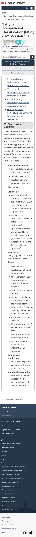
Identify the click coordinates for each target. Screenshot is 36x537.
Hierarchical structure (18, 73)
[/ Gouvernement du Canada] (14, 3)
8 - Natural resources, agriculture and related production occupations (18, 82)
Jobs (3, 440)
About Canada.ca (7, 525)
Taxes (3, 463)
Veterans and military (9, 501)
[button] (18, 8)
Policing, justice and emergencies (13, 478)
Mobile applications (8, 521)
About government (8, 434)
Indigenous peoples (8, 498)
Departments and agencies (11, 430)
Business (5, 451)
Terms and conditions (9, 529)
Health (4, 459)
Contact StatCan (7, 412)
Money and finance (8, 490)
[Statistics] (18, 42)
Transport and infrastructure (11, 482)
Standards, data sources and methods (18, 16)
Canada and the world (9, 486)
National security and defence (12, 471)
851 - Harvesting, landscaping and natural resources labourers (18, 102)
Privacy (4, 532)
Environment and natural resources (13, 467)
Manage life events (8, 509)
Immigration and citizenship (11, 444)
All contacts (5, 426)
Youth (3, 505)
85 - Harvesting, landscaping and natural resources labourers (18, 92)
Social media (6, 517)
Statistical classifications (13, 19)
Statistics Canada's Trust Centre (15, 46)
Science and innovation (9, 494)
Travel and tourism (8, 447)
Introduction (18, 68)
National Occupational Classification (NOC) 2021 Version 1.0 (18, 63)
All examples (13, 187)
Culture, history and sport (10, 474)
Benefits (4, 455)
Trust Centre (6, 416)
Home (4, 13)
